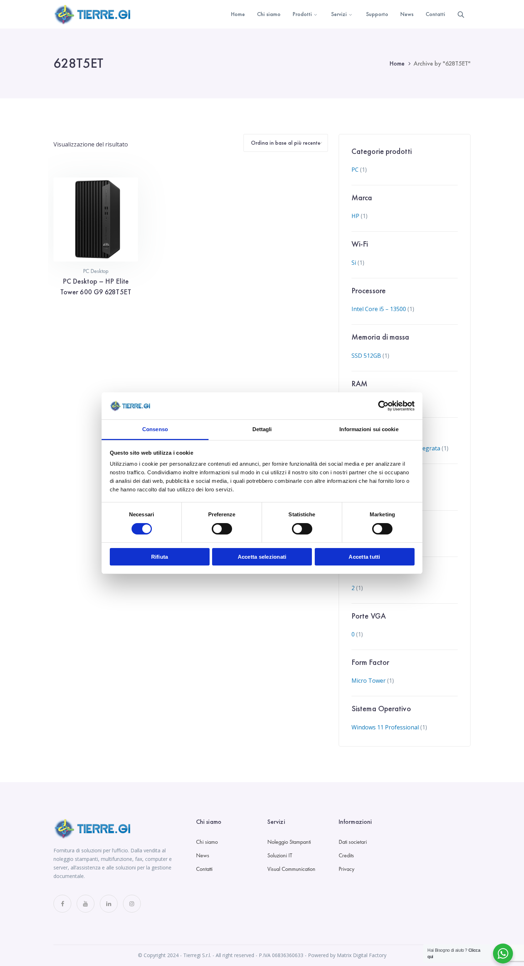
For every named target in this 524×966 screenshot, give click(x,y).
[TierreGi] (92, 13)
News (202, 855)
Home (397, 63)
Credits (346, 855)
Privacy (346, 869)
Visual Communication (291, 869)
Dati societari (353, 842)
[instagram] (132, 904)
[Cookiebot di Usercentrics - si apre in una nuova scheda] (383, 406)
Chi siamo (207, 842)
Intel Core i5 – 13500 (378, 309)
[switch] (222, 528)
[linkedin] (109, 904)
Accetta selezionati (262, 557)
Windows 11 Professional (385, 727)
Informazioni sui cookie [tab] (368, 429)
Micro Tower (368, 681)
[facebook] (62, 904)
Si (353, 263)
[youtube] (85, 904)
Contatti (204, 869)
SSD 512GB (366, 356)
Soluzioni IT (279, 855)
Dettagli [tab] (262, 429)
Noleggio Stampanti (289, 842)
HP (355, 216)
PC (355, 170)
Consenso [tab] (155, 429)
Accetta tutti (364, 557)
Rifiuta (159, 557)
